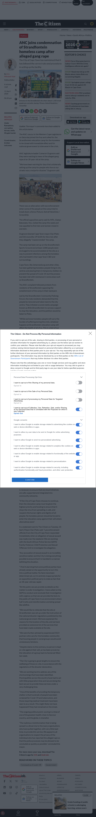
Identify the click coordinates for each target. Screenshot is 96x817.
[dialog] (48, 408)
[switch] (79, 382)
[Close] (91, 334)
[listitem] (48, 377)
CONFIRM (30, 480)
